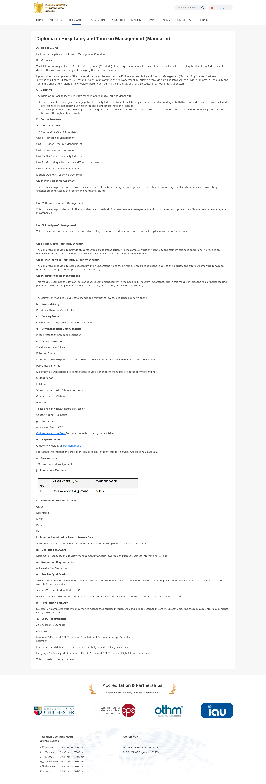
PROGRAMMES (76, 20)
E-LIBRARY (202, 20)
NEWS (166, 20)
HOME (40, 20)
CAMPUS (152, 20)
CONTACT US (183, 20)
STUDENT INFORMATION (126, 20)
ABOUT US (56, 20)
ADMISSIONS (98, 20)
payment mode (72, 445)
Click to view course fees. (51, 433)
